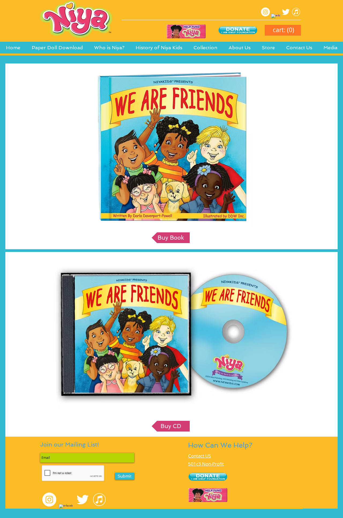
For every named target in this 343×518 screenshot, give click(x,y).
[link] (283, 30)
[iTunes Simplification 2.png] (296, 11)
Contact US (199, 456)
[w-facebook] (275, 18)
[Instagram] (265, 11)
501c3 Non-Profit (206, 464)
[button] (159, 49)
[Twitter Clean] (285, 11)
